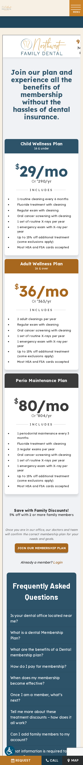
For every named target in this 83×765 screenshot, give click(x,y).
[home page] (7, 8)
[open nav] (76, 8)
